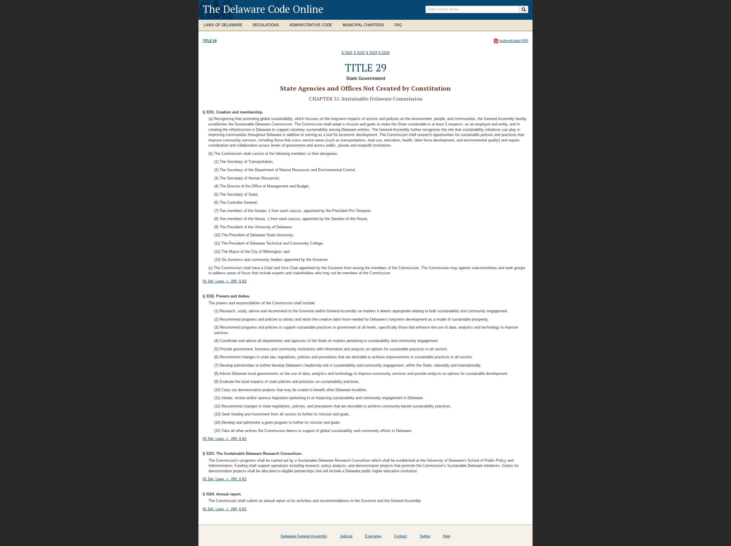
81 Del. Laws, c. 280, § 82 (224, 281)
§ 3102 (359, 53)
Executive (373, 536)
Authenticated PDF (513, 41)
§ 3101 (347, 53)
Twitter (424, 536)
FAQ (398, 25)
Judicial (346, 536)
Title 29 (210, 41)
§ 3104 (383, 53)
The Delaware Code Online (263, 9)
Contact (400, 536)
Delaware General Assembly (304, 536)
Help (446, 536)
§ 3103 (371, 53)
